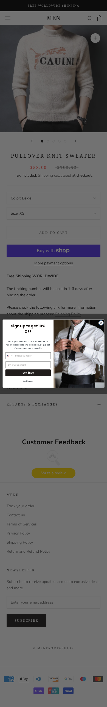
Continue (28, 372)
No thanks (28, 381)
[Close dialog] (101, 322)
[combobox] (9, 355)
